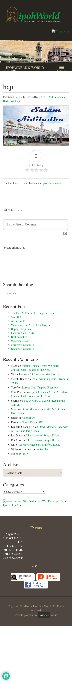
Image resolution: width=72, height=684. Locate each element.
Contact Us (28, 418)
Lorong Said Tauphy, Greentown (40, 387)
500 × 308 (47, 97)
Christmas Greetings (22, 345)
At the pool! (18, 321)
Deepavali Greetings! (23, 349)
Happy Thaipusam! (22, 329)
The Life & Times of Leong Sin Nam (32, 313)
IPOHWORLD (33, 14)
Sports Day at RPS (32, 422)
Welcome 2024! (20, 341)
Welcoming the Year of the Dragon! (31, 325)
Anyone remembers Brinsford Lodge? (40, 444)
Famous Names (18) (22, 333)
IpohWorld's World (25, 67)
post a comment (52, 183)
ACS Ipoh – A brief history (43, 374)
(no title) (16, 317)
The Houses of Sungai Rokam (43, 435)
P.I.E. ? (23, 454)
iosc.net (44, 615)
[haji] (36, 125)
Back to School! (20, 337)
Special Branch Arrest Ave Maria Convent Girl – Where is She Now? (35, 368)
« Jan (34, 566)
